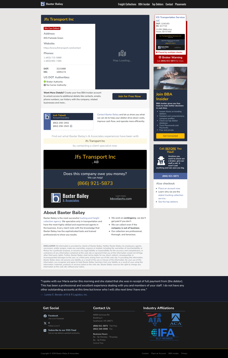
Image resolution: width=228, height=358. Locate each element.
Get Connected (170, 135)
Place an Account (158, 353)
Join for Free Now (129, 96)
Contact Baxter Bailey (108, 114)
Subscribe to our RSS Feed (64, 331)
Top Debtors (157, 4)
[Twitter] (45, 324)
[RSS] (45, 331)
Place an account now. (169, 188)
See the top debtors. (168, 201)
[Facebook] (45, 316)
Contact (169, 4)
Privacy (184, 353)
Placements (180, 4)
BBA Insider (144, 4)
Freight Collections (127, 4)
